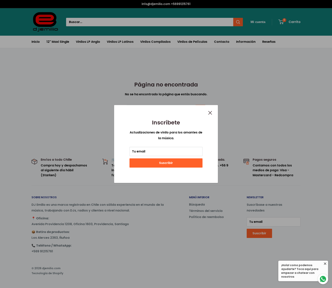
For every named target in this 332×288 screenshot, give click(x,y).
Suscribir (166, 163)
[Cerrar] (210, 112)
